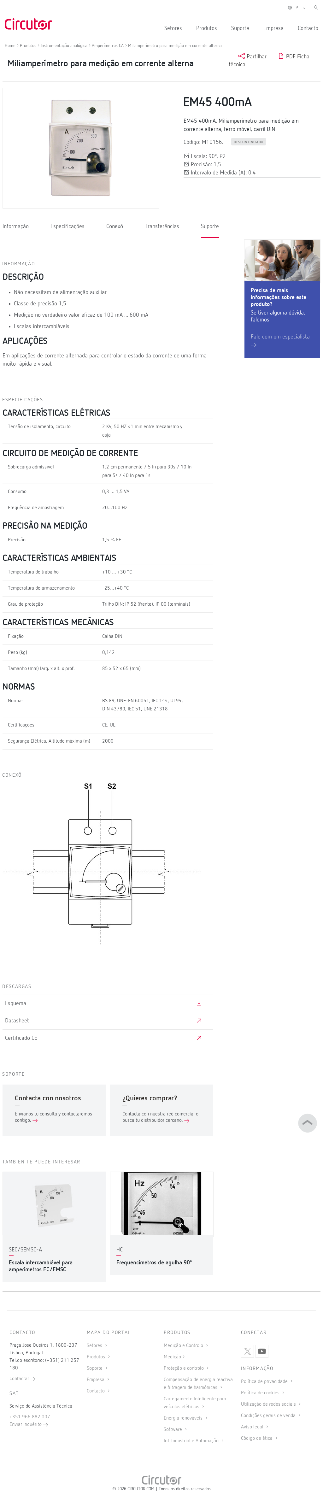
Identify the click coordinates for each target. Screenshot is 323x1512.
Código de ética (257, 1438)
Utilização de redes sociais (269, 1404)
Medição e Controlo (184, 1345)
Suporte (240, 28)
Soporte (95, 1368)
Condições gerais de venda (269, 1415)
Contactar (19, 1378)
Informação (16, 226)
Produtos (206, 28)
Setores (173, 28)
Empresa (273, 28)
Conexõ (114, 226)
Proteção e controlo (184, 1368)
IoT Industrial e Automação (192, 1441)
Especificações (67, 226)
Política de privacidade (265, 1381)
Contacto (308, 28)
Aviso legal (253, 1427)
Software (173, 1429)
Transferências (162, 226)
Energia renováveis (184, 1418)
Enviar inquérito (26, 1424)
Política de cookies (261, 1393)
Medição (172, 1357)
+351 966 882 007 (29, 1417)
